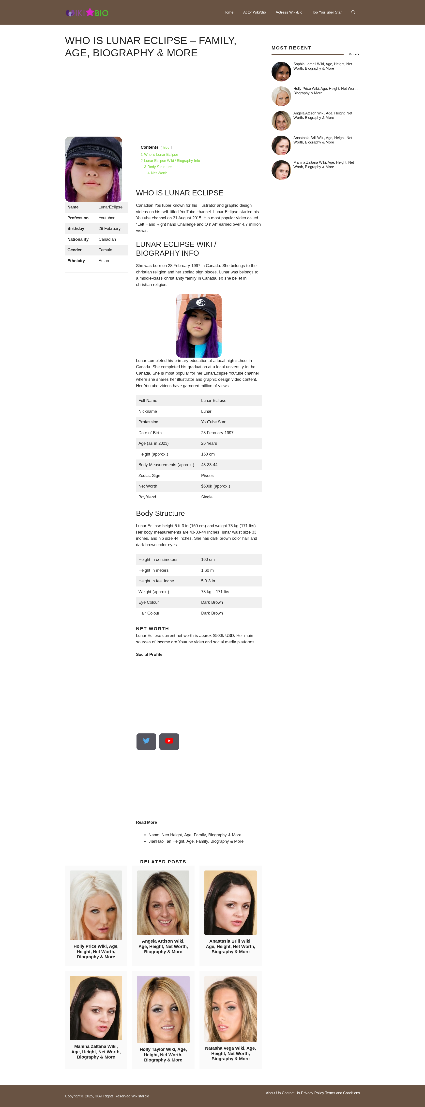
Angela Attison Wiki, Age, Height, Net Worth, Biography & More (163, 946)
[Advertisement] (163, 102)
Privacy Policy (312, 1093)
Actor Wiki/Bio (254, 12)
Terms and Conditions (342, 1093)
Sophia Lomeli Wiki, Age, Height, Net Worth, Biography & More (322, 66)
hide (166, 147)
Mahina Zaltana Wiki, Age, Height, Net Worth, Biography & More (96, 1052)
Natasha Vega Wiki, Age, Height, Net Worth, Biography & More (230, 1053)
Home (228, 12)
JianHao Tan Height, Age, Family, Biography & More (196, 841)
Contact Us (291, 1093)
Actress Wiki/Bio (289, 12)
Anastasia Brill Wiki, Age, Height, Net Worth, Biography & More (230, 946)
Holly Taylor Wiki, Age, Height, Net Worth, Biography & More (163, 1054)
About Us (273, 1093)
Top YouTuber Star (327, 12)
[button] (353, 12)
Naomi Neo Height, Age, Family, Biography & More (195, 835)
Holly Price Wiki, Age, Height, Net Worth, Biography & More (96, 951)
